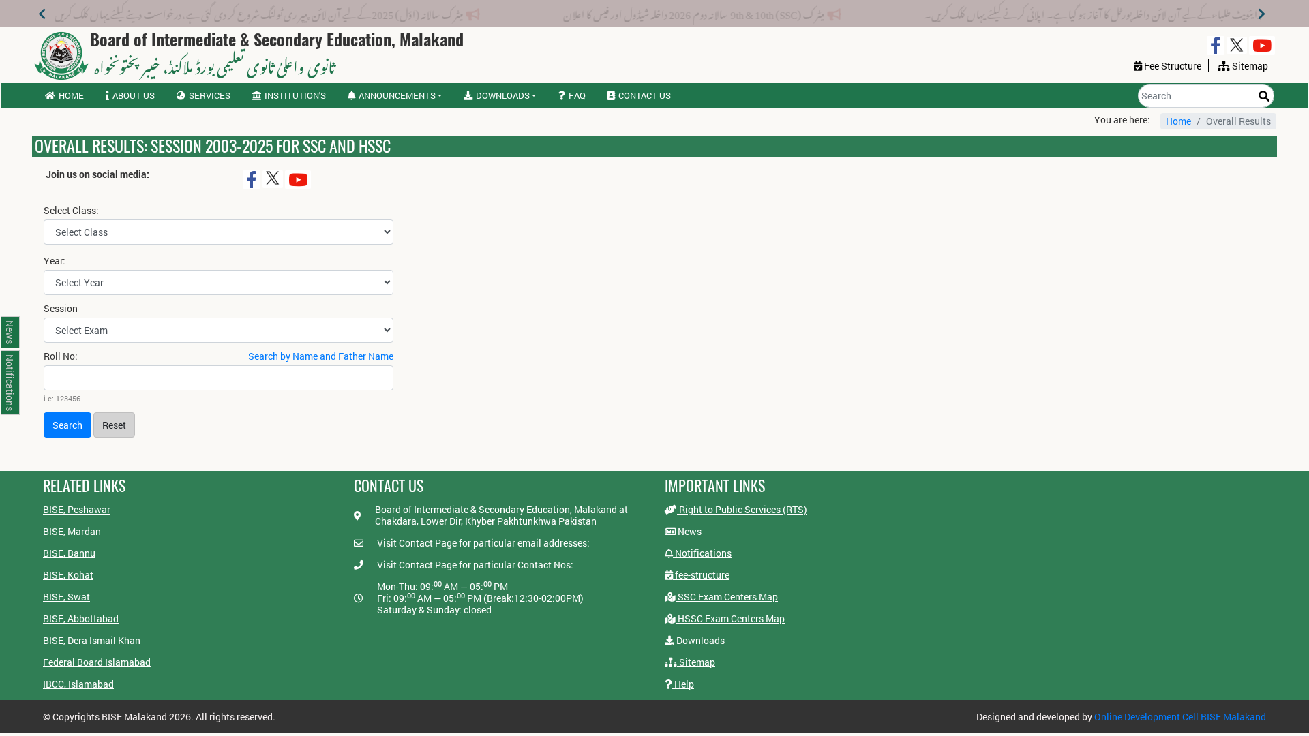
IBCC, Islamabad (78, 683)
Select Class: (71, 210)
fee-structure (701, 574)
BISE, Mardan (72, 531)
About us (133, 95)
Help (683, 683)
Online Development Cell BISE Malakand (1180, 716)
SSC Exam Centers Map (727, 596)
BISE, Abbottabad (81, 618)
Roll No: (61, 356)
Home (71, 95)
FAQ (577, 95)
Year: (54, 261)
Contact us (644, 95)
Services (209, 95)
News (689, 531)
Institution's (295, 95)
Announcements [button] (397, 95)
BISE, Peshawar (76, 509)
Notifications (702, 553)
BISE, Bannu (69, 553)
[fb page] (1215, 45)
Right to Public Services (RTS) (742, 509)
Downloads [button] (503, 95)
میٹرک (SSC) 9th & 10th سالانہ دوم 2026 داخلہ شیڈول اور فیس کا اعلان (724, 12)
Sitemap (696, 662)
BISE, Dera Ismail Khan (91, 640)
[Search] (1264, 95)
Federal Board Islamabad (97, 662)
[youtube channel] (1262, 45)
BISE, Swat (66, 596)
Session (61, 308)
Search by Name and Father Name (320, 356)
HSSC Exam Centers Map (730, 618)
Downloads (699, 640)
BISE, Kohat (68, 574)
